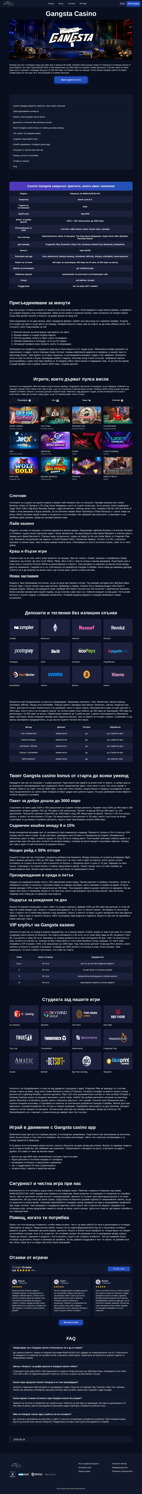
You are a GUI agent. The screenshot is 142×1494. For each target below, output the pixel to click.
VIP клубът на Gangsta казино (27, 133)
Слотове (116, 400)
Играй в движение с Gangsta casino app (31, 144)
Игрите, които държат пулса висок (29, 117)
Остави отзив (118, 1269)
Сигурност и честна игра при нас (28, 150)
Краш (85, 400)
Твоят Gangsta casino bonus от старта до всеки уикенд (38, 128)
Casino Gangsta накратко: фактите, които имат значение (39, 106)
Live (53, 400)
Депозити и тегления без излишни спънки (32, 122)
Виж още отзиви (71, 1322)
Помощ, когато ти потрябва (25, 155)
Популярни (23, 400)
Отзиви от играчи (21, 161)
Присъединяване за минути (26, 111)
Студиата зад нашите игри (25, 139)
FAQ (15, 166)
